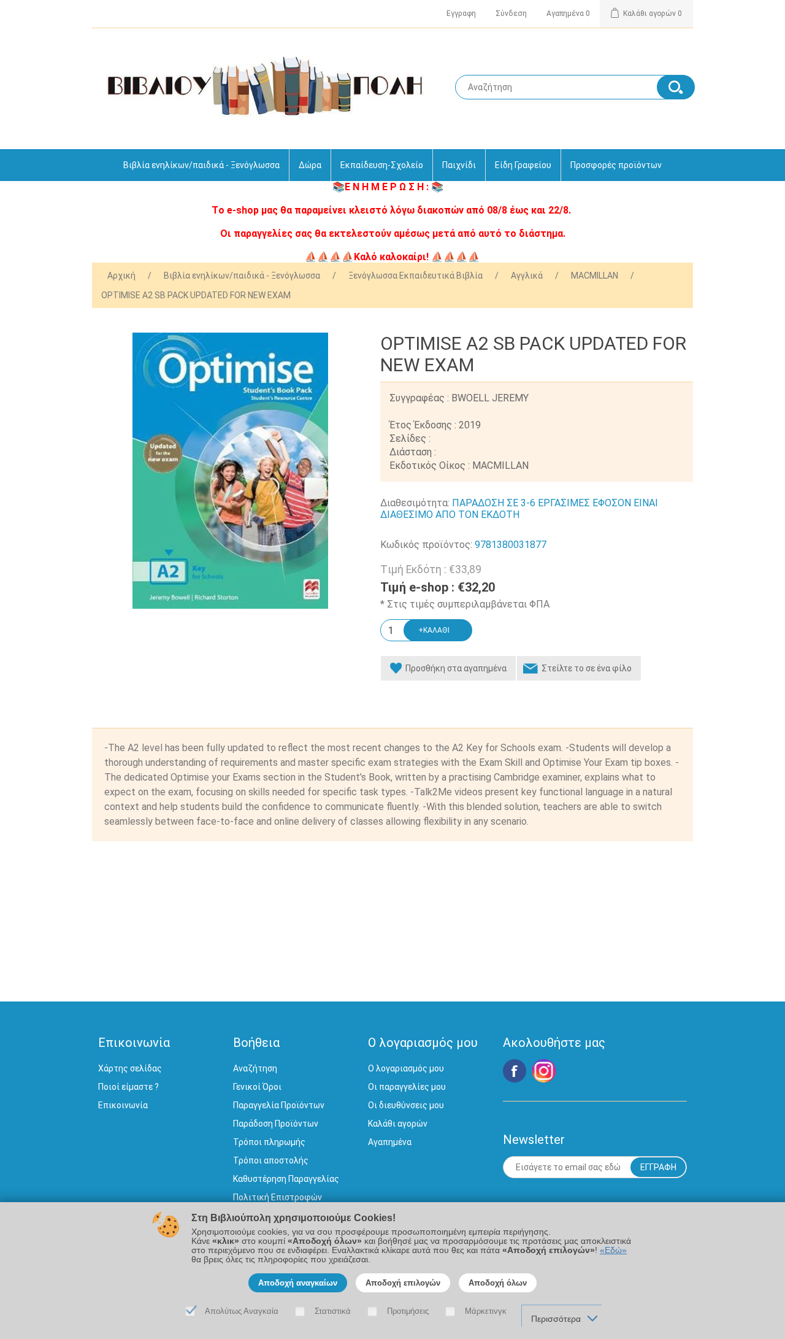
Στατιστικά (333, 1311)
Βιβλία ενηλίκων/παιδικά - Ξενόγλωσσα (201, 165)
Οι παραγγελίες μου (407, 1087)
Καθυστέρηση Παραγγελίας (286, 1179)
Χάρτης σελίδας (130, 1068)
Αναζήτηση (255, 1068)
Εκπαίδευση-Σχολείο (381, 165)
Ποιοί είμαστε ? (128, 1087)
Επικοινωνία (123, 1105)
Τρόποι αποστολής (270, 1160)
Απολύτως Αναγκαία (241, 1311)
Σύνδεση (511, 13)
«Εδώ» (613, 1250)
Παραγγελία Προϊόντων (278, 1105)
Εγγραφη (461, 13)
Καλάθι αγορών (397, 1124)
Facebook (514, 1070)
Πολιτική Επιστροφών (277, 1197)
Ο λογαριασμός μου (406, 1068)
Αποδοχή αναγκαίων (297, 1282)
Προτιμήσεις (408, 1311)
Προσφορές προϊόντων (616, 165)
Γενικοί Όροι (257, 1087)
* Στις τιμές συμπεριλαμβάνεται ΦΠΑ (465, 604)
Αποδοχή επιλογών (403, 1282)
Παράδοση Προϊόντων (275, 1124)
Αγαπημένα (390, 1142)
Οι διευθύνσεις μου (406, 1105)
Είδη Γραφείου (523, 165)
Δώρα (310, 165)
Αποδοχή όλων (498, 1282)
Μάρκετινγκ (486, 1311)
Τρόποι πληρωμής (269, 1142)
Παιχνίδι (459, 165)
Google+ (544, 1070)
